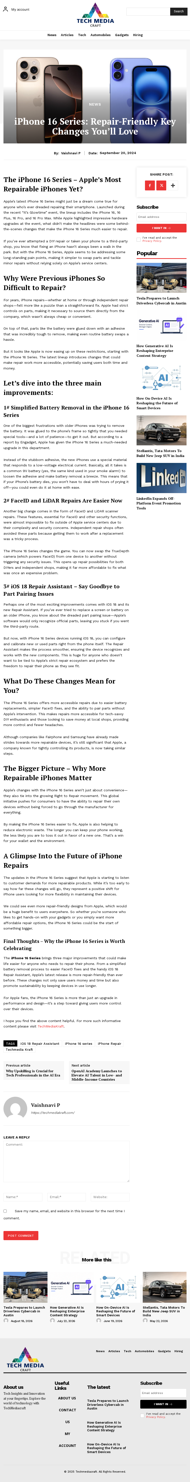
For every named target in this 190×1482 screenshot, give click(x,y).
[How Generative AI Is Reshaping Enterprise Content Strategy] (162, 325)
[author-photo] (6, 1320)
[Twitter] (161, 185)
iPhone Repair (109, 1044)
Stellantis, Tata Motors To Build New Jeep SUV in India (160, 453)
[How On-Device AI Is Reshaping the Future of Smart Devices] (162, 378)
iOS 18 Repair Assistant (40, 1044)
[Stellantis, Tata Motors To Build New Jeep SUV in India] (162, 430)
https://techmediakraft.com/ (52, 1113)
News (95, 104)
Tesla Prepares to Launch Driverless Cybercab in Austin (161, 300)
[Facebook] (150, 185)
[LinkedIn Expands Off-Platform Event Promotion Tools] (162, 478)
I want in (159, 228)
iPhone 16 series (79, 1044)
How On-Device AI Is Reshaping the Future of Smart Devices (157, 403)
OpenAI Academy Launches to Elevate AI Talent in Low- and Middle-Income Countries (96, 1075)
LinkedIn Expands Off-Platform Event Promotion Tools (159, 503)
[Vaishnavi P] (15, 1108)
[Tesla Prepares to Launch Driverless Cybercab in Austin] (162, 278)
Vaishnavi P (71, 153)
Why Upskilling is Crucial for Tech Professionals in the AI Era (33, 1073)
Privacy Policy (151, 241)
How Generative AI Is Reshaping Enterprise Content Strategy (155, 350)
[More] (173, 185)
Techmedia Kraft (19, 1049)
